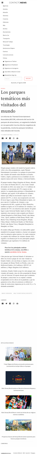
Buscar (28, 78)
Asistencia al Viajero (9, 48)
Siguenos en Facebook (11, 65)
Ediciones (6, 22)
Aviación (5, 12)
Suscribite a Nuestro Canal (12, 71)
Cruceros (5, 19)
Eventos (5, 51)
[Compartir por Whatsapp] (13, 138)
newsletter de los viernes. (18, 252)
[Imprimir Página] (17, 138)
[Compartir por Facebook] (10, 138)
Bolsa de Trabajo (8, 42)
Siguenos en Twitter (11, 61)
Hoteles (5, 9)
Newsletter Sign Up (10, 75)
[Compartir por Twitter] (6, 138)
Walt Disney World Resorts (23, 293)
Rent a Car (6, 35)
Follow (5, 58)
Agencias (5, 6)
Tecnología (6, 45)
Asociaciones (6, 32)
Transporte (6, 38)
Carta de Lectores (8, 55)
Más (4, 25)
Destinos (5, 15)
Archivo (5, 29)
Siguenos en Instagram (11, 68)
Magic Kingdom (7, 293)
